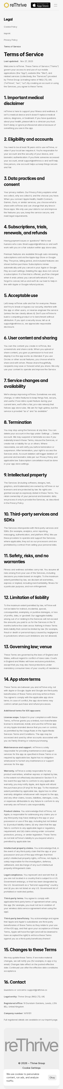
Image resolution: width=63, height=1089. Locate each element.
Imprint (7, 33)
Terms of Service (12, 46)
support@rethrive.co (34, 160)
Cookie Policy (10, 26)
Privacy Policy (10, 40)
